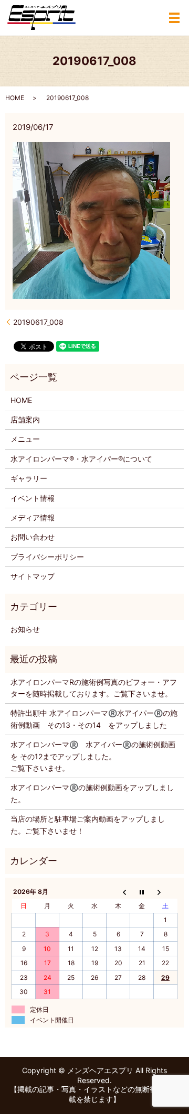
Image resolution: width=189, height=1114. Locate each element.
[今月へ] (142, 892)
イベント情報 (32, 498)
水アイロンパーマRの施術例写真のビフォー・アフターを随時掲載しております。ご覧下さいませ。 (93, 688)
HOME (14, 98)
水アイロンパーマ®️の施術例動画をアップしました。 (92, 793)
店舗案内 (25, 419)
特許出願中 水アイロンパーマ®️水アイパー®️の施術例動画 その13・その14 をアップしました (93, 718)
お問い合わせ (32, 536)
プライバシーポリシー (47, 556)
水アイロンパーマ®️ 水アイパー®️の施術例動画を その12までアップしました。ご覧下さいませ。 (92, 756)
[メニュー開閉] (174, 18)
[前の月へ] (118, 892)
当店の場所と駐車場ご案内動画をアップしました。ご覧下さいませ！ (87, 824)
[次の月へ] (165, 892)
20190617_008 (38, 322)
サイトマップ (32, 576)
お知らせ (25, 629)
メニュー (25, 438)
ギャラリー (28, 478)
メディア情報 (32, 517)
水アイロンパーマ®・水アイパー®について (81, 458)
